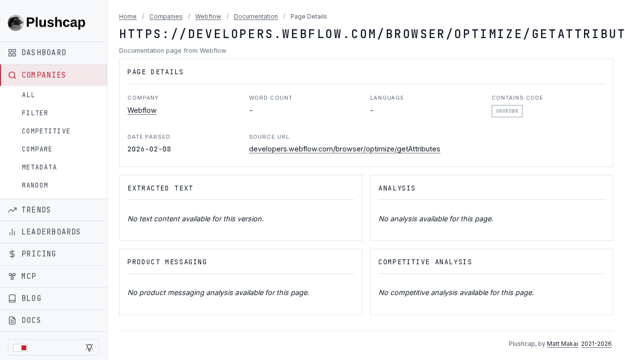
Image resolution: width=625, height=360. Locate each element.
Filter (35, 113)
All (28, 95)
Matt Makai (562, 343)
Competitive (46, 131)
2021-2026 (596, 343)
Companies (166, 16)
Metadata (39, 167)
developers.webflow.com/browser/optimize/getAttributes (344, 149)
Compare (37, 149)
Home (128, 16)
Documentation (256, 16)
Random (35, 185)
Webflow (208, 16)
